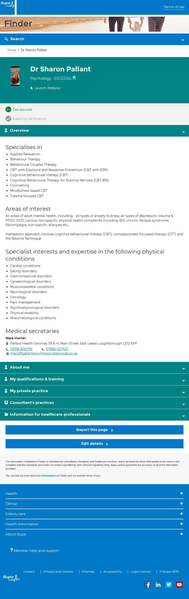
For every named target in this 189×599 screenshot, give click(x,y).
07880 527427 (57, 349)
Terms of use (174, 7)
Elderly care (16, 514)
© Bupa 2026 (169, 571)
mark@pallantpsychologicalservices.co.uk (43, 353)
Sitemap (88, 571)
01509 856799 (21, 349)
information (48, 475)
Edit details (92, 443)
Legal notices (141, 571)
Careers (29, 571)
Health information (22, 524)
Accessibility (112, 571)
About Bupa (16, 534)
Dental (11, 503)
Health (11, 493)
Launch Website (47, 88)
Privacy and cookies (58, 571)
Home (11, 50)
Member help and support (36, 550)
